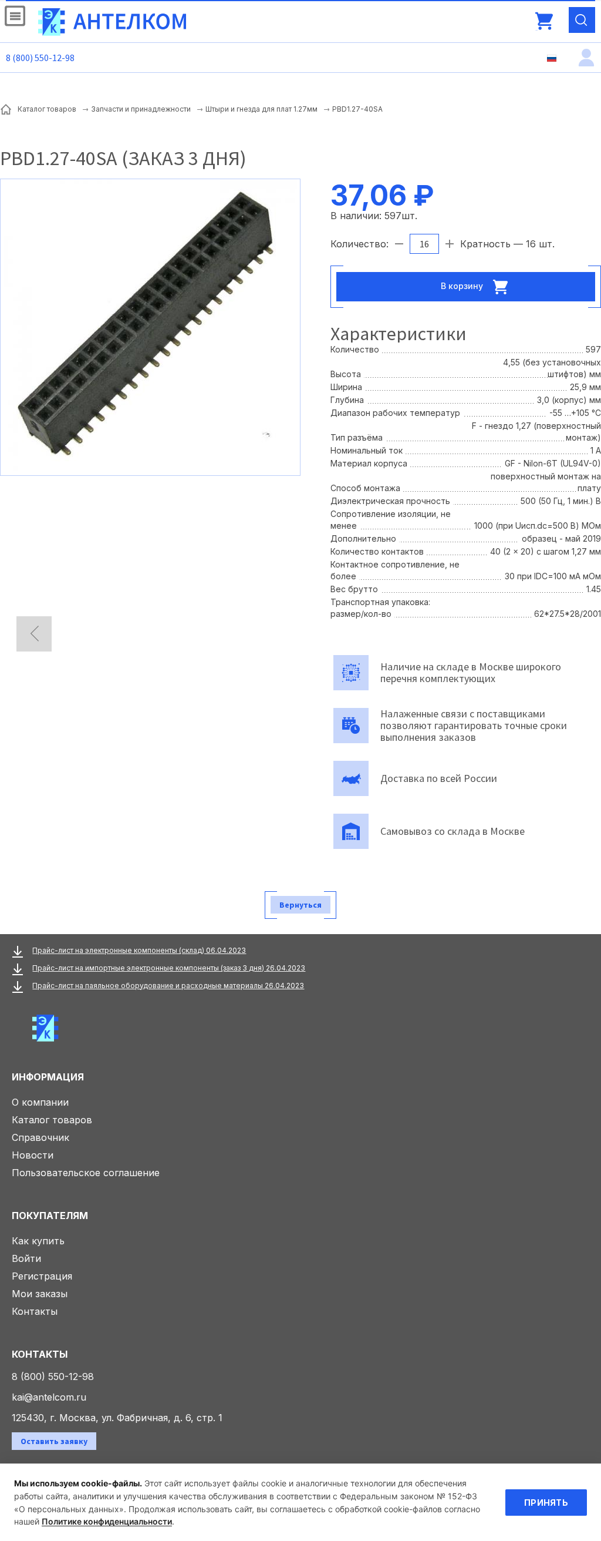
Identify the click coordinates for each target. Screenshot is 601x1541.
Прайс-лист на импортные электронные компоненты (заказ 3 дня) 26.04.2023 (168, 967)
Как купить (38, 1241)
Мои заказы (39, 1294)
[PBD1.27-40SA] (150, 326)
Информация (48, 1077)
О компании (40, 1102)
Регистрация (42, 1276)
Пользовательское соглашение (86, 1173)
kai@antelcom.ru (49, 1397)
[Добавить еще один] (449, 243)
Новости (32, 1155)
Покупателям (50, 1215)
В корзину (463, 285)
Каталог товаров (52, 1120)
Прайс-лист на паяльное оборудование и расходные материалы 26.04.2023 (168, 985)
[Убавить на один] (399, 243)
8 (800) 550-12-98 (40, 57)
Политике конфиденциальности (107, 1521)
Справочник (40, 1137)
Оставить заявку (54, 1441)
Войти (26, 1258)
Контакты (35, 1311)
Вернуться (300, 904)
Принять (546, 1503)
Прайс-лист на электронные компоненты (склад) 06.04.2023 (139, 950)
